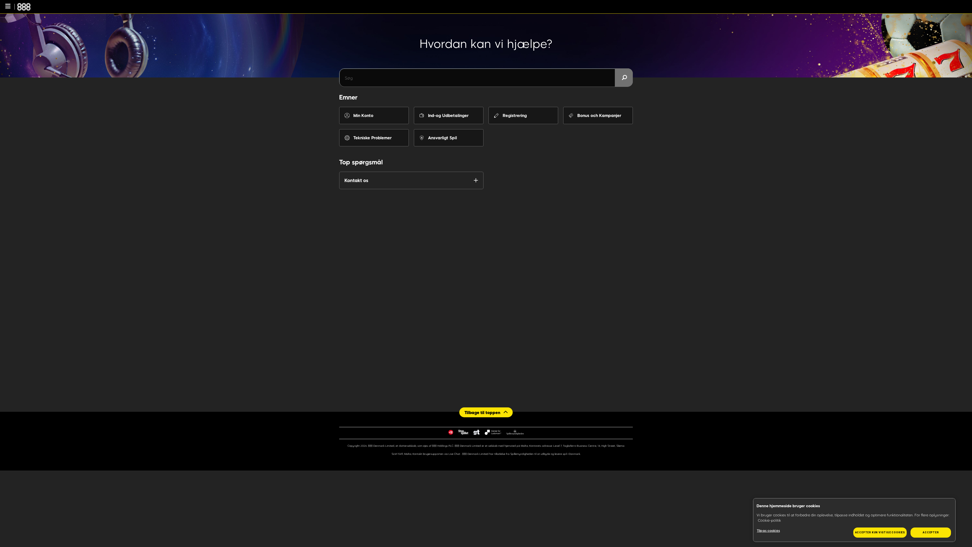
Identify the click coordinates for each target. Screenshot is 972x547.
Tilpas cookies (768, 531)
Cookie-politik (769, 520)
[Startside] (24, 7)
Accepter (931, 532)
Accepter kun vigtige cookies (880, 532)
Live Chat (455, 453)
